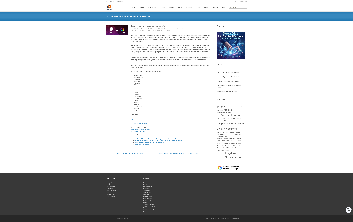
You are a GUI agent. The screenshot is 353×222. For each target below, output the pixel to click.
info (132, 119)
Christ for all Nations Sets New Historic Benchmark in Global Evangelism (179, 153)
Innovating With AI (112, 186)
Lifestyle (171, 7)
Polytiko (109, 192)
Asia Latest (146, 194)
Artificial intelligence (228, 115)
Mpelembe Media (236, 218)
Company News (148, 198)
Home (133, 7)
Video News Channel (149, 206)
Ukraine (226, 150)
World (198, 7)
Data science (221, 134)
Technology (189, 7)
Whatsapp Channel (148, 204)
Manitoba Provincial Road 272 (235, 143)
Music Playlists (111, 194)
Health (163, 7)
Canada (219, 120)
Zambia (237, 157)
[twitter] (238, 2)
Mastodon (146, 212)
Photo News (146, 208)
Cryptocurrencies (221, 132)
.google (220, 106)
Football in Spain (195, 28)
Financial (145, 183)
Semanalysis (110, 188)
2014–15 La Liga (153, 28)
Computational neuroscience (230, 123)
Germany (238, 138)
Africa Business (148, 192)
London (224, 143)
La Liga (136, 30)
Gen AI (108, 185)
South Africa (233, 148)
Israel (239, 140)
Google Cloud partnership (114, 183)
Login (223, 7)
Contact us (215, 7)
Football (144, 28)
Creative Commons (227, 128)
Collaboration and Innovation (151, 210)
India (227, 140)
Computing (219, 126)
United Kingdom (226, 153)
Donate (206, 7)
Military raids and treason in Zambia (227, 91)
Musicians (219, 145)
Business (141, 7)
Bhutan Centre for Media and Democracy (231, 118)
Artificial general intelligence (224, 112)
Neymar (153, 30)
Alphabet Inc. (220, 110)
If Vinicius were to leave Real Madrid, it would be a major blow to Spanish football (158, 140)
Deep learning (228, 134)
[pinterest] (241, 2)
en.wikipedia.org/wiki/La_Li (142, 123)
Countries (225, 126)
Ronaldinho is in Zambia (141, 144)
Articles (228, 109)
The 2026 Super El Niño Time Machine (228, 72)
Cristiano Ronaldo (186, 28)
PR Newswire (236, 145)
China (223, 121)
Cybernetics (235, 132)
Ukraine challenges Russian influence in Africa (129, 153)
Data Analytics (111, 196)
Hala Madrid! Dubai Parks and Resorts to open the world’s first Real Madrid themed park (161, 139)
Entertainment (152, 7)
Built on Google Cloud (211, 218)
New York (224, 145)
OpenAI (230, 145)
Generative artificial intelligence (226, 138)
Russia (241, 145)
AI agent (239, 107)
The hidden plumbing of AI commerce (228, 81)
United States (225, 157)
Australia (219, 118)
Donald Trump (237, 134)
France (225, 137)
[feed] (243, 2)
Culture (227, 132)
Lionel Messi (142, 30)
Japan (218, 143)
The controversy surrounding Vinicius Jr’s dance (149, 142)
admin (168, 30)
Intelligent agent (233, 140)
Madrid (149, 30)
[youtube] (246, 2)
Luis (146, 30)
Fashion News (147, 200)
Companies (229, 120)
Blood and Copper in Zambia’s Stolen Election (230, 77)
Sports (180, 7)
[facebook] (236, 2)
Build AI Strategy (111, 190)
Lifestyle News (147, 196)
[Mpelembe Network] (108, 7)
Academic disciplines (230, 107)
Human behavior (221, 140)
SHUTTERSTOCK (223, 148)
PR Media (147, 178)
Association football (171, 28)
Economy (220, 137)
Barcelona (179, 28)
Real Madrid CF (159, 30)
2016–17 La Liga (162, 28)
